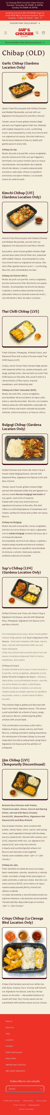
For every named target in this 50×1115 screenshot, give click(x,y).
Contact (9, 1046)
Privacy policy (41, 1101)
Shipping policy (34, 1105)
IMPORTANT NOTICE (16, 1065)
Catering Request (14, 1052)
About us (10, 1027)
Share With (11, 1058)
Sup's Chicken (14, 1101)
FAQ (8, 1034)
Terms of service (19, 1105)
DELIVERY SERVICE (15, 1071)
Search (9, 1021)
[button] (5, 33)
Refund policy (28, 1101)
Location (10, 1040)
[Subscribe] (41, 1089)
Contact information (26, 1109)
